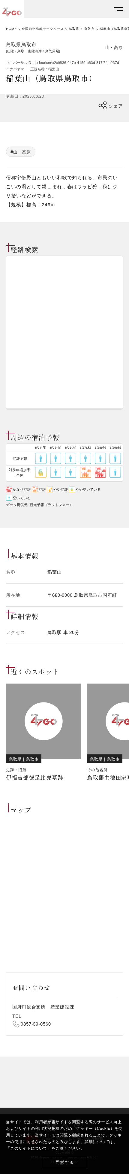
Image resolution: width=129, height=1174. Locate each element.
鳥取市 (89, 28)
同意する (64, 1162)
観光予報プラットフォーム (51, 504)
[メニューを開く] (118, 9)
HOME (11, 28)
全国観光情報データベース (43, 28)
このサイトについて (28, 1148)
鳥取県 (74, 28)
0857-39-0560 (36, 1024)
